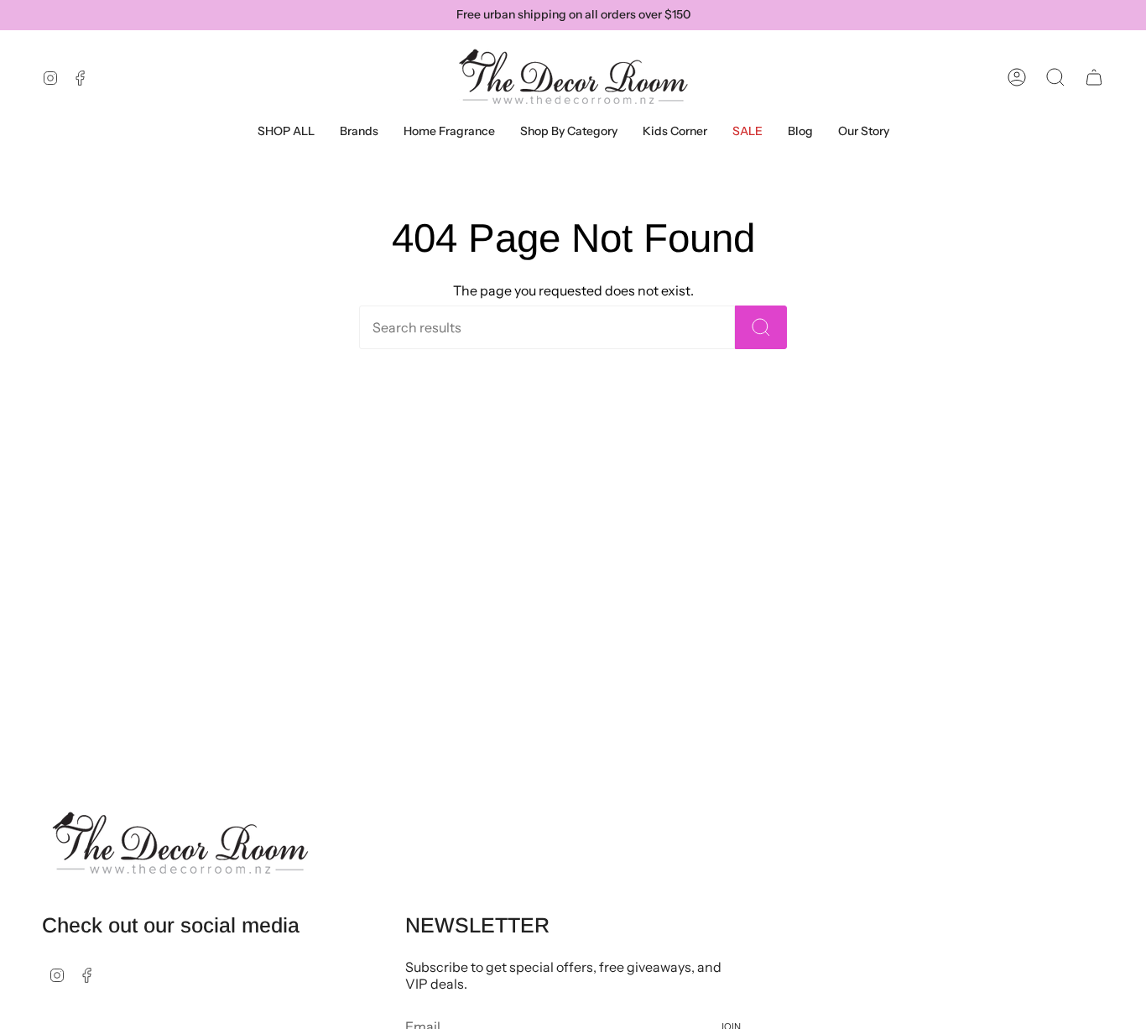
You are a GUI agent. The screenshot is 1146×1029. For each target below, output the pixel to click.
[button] (359, 131)
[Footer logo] (180, 843)
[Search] (761, 327)
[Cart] (1094, 77)
